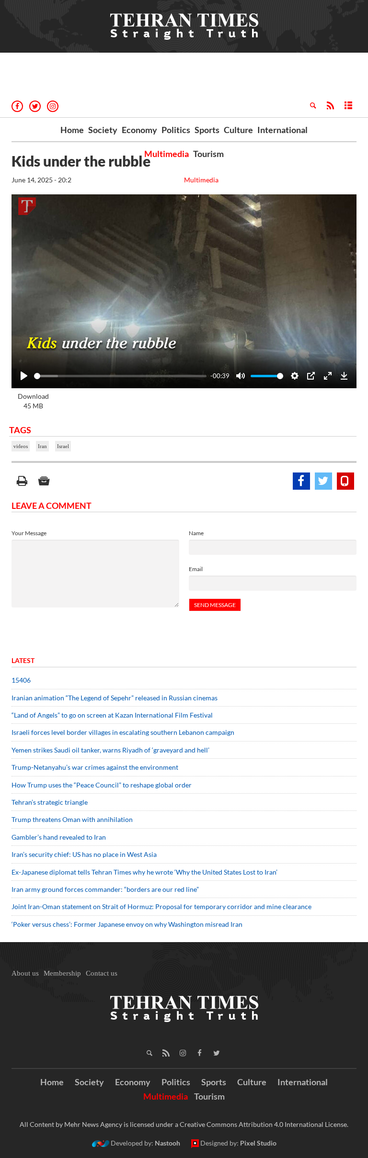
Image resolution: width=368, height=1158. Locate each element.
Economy (139, 129)
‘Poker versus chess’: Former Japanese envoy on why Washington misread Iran (127, 924)
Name (196, 533)
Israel (63, 446)
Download (33, 401)
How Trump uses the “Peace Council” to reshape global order (102, 785)
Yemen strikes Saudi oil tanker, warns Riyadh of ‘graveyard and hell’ (110, 750)
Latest (23, 660)
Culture (238, 129)
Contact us (101, 973)
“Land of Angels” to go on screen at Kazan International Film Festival (112, 715)
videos (20, 446)
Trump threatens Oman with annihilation (72, 819)
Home (72, 129)
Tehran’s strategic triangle (50, 802)
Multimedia (166, 153)
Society (102, 129)
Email (196, 569)
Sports (207, 129)
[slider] (120, 376)
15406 (21, 680)
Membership (62, 973)
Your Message (29, 533)
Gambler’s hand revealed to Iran (59, 837)
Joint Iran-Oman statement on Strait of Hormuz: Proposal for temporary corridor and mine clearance (161, 906)
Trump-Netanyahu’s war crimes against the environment (95, 767)
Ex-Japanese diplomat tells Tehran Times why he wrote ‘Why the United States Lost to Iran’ (144, 872)
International (282, 129)
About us (25, 973)
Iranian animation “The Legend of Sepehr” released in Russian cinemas (115, 698)
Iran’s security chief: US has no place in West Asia (84, 854)
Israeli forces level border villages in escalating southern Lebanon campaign (123, 732)
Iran (42, 446)
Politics (175, 129)
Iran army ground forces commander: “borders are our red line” (105, 889)
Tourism (208, 153)
